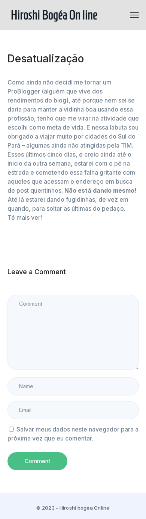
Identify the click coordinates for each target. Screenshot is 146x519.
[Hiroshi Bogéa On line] (54, 14)
